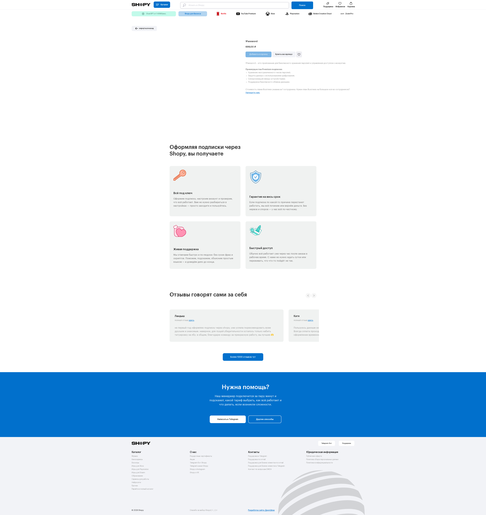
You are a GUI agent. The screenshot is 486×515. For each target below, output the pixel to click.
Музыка (135, 456)
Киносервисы (137, 459)
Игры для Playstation (140, 469)
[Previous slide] (308, 295)
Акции (192, 459)
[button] (327, 4)
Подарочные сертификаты (201, 456)
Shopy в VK (194, 473)
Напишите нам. (253, 93)
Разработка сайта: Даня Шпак (261, 510)
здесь (191, 320)
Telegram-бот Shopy (198, 463)
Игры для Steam (138, 473)
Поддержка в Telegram (257, 456)
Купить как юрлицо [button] (283, 54)
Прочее (135, 486)
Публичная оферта (314, 456)
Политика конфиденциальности (319, 463)
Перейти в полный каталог (142, 489)
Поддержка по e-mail (256, 459)
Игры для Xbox (138, 466)
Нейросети (136, 482)
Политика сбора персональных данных (322, 459)
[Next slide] (313, 295)
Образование (137, 476)
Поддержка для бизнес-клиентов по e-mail (265, 463)
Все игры (135, 463)
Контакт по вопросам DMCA (259, 469)
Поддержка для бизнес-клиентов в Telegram (266, 466)
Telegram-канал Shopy (199, 466)
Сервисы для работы (140, 479)
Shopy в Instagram (197, 469)
